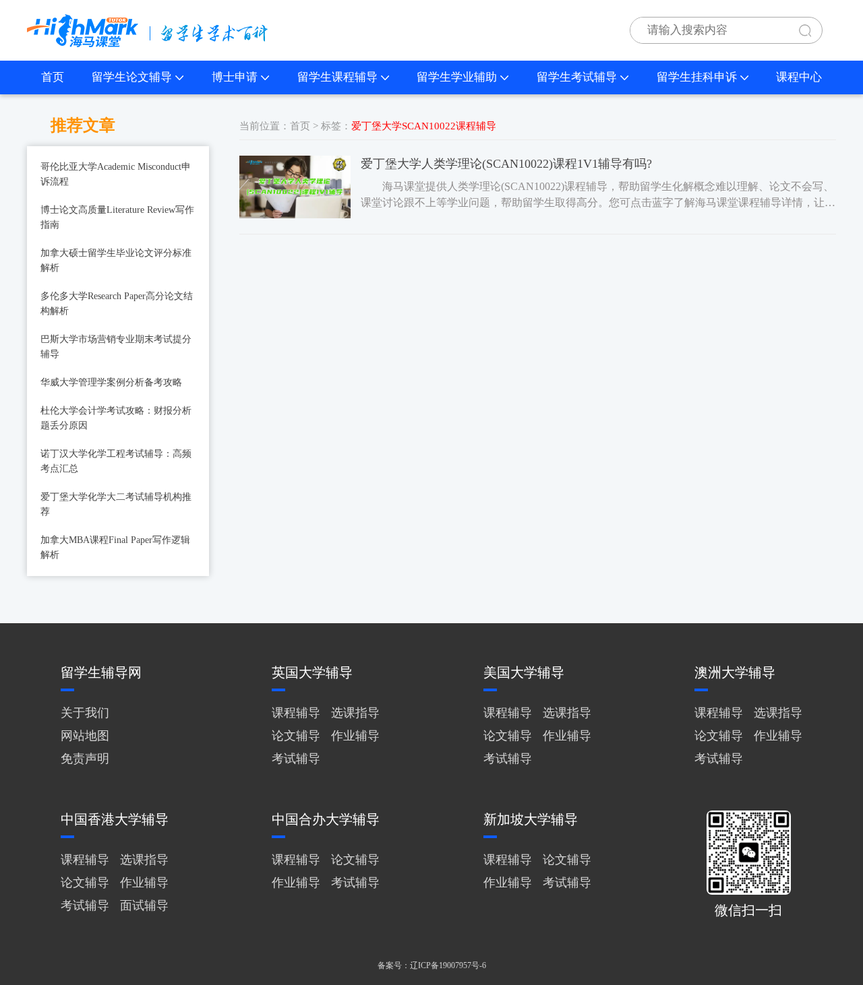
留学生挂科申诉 (697, 77)
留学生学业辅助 (457, 77)
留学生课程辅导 (337, 77)
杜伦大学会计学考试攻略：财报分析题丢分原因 (115, 418)
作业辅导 (355, 735)
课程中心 (799, 77)
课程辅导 (296, 713)
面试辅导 (144, 905)
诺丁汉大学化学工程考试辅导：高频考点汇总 (115, 461)
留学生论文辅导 (132, 77)
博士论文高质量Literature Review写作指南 (117, 217)
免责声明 (85, 758)
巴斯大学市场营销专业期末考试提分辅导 (115, 346)
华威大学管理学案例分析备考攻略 (111, 382)
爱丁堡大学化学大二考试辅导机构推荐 (115, 504)
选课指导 (355, 713)
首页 (52, 77)
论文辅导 (296, 735)
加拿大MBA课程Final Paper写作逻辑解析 (115, 547)
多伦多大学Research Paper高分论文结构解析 (116, 303)
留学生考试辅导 (577, 77)
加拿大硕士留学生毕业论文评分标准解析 (115, 260)
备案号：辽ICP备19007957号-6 (432, 965)
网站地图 (85, 735)
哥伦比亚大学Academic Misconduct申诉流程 (115, 174)
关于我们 (85, 713)
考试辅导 (296, 758)
